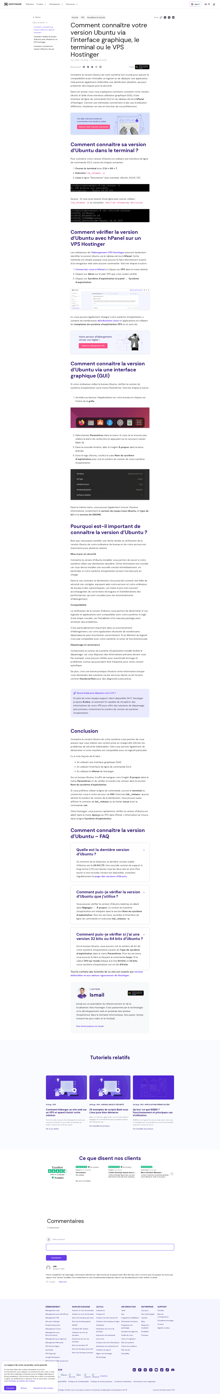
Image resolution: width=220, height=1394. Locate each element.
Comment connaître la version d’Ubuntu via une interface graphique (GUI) (44, 49)
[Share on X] (165, 17)
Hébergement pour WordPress (56, 1314)
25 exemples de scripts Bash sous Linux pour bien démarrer (108, 1111)
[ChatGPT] (83, 67)
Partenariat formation (129, 1321)
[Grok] (96, 67)
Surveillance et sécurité (96, 17)
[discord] (173, 1370)
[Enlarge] (146, 189)
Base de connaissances (163, 1315)
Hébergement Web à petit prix (56, 1361)
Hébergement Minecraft (54, 1343)
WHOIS (74, 1325)
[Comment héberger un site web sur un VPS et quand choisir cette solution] (66, 1087)
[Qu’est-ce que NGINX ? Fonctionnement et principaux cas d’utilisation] (153, 1087)
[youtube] (156, 1370)
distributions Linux (108, 320)
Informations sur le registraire (144, 1381)
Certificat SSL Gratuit (80, 1329)
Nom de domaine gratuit (81, 1321)
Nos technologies (147, 1314)
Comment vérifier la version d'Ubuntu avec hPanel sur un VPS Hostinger (45, 39)
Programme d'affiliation (130, 1318)
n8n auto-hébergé (52, 1321)
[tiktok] (167, 1370)
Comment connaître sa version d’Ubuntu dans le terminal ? (44, 30)
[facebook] (140, 1370)
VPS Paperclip (50, 1354)
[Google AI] (92, 67)
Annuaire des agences (129, 1331)
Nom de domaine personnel (82, 1349)
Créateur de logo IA (103, 1350)
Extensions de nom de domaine (80, 1340)
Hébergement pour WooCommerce (52, 1333)
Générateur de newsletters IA (107, 1346)
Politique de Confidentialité (78, 1381)
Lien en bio (100, 1339)
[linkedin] (134, 1370)
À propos (144, 1310)
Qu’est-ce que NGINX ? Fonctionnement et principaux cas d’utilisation (153, 1112)
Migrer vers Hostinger (104, 1354)
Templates (100, 1325)
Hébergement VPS (52, 1318)
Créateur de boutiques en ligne (108, 1321)
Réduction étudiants (145, 1326)
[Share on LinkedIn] (173, 17)
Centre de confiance (129, 1346)
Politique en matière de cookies (22, 1381)
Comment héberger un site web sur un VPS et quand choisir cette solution (66, 1112)
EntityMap (125, 1354)
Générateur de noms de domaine (105, 1330)
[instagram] (145, 1370)
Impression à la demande (105, 1335)
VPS (82, 17)
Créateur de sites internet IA (106, 1318)
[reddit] (162, 1370)
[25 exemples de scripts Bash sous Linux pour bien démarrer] (110, 1087)
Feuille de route (127, 1335)
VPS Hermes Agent (52, 1346)
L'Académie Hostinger (165, 1320)
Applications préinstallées (157, 1105)
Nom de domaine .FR (80, 1345)
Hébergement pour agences (55, 1339)
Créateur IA (100, 1310)
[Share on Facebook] (169, 17)
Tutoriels (75, 17)
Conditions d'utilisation (123, 1381)
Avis (122, 1314)
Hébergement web (52, 1310)
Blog (143, 1321)
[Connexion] (214, 4)
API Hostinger (101, 1357)
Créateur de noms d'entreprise (107, 1343)
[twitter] (151, 1370)
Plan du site (125, 1350)
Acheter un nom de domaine (83, 1310)
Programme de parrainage (127, 1326)
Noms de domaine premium (82, 1353)
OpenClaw (49, 1350)
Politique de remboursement (101, 1381)
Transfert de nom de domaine (80, 1333)
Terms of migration (128, 1339)
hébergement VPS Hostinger (108, 252)
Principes (144, 1335)
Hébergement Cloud (53, 1329)
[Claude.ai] (88, 67)
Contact (160, 1324)
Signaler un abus (163, 1328)
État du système (127, 1343)
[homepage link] (13, 4)
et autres (103, 1376)
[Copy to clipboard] (161, 17)
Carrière (144, 1318)
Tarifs (123, 1310)
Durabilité (145, 1331)
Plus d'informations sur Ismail (89, 1026)
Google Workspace (52, 1357)
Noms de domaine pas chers (83, 1318)
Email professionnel (52, 1325)
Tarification (30, 4)
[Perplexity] (100, 67)
